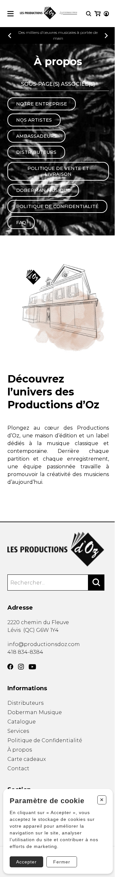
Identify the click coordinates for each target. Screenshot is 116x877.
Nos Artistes (34, 120)
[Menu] (10, 14)
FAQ (21, 222)
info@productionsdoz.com (43, 644)
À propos (19, 750)
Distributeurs (36, 152)
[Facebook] (10, 666)
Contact (18, 768)
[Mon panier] (97, 14)
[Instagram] (21, 666)
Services (18, 731)
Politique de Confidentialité (57, 206)
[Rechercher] (96, 582)
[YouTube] (32, 667)
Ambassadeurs (36, 136)
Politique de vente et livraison (58, 171)
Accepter (26, 861)
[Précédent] (9, 36)
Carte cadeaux (26, 759)
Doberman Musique (43, 190)
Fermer (61, 861)
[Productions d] (58, 549)
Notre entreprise (41, 104)
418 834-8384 (25, 652)
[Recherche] (88, 14)
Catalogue (21, 722)
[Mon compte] (106, 14)
